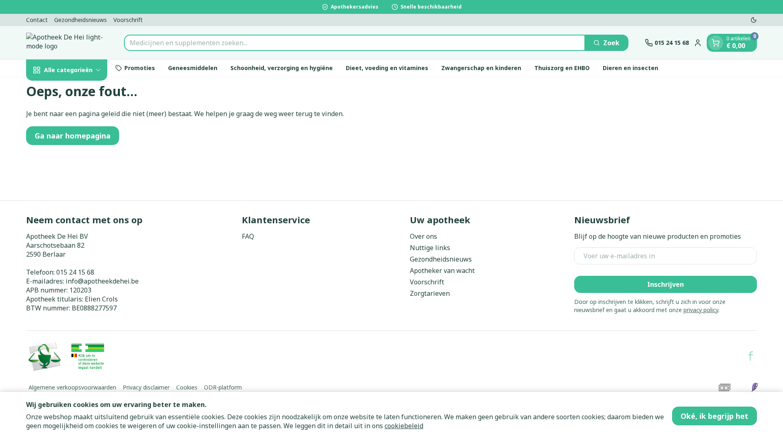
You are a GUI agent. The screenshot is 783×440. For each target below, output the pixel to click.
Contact (37, 20)
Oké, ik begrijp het (714, 416)
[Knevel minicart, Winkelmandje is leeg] (715, 42)
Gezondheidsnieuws (80, 20)
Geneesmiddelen (192, 68)
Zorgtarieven (430, 293)
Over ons (423, 236)
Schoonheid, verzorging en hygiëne (281, 68)
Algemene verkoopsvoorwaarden (72, 387)
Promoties (139, 68)
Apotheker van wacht (442, 270)
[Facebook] (751, 356)
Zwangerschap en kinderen (481, 68)
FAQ (248, 236)
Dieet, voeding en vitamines (387, 68)
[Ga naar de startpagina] (67, 43)
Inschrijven (665, 284)
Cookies (186, 387)
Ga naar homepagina (73, 136)
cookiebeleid (404, 425)
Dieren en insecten (630, 68)
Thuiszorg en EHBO (562, 68)
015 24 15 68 (75, 272)
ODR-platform (223, 387)
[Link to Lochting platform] (754, 387)
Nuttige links (430, 247)
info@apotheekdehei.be (102, 281)
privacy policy (700, 310)
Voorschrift (128, 20)
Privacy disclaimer (146, 387)
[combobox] (354, 43)
